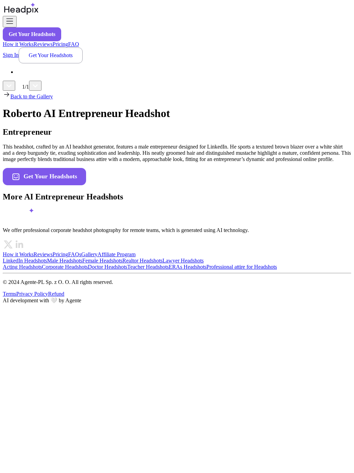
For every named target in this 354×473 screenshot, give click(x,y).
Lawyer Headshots (183, 261)
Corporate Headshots (65, 267)
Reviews (43, 44)
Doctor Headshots (107, 267)
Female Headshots (102, 261)
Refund (56, 294)
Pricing (60, 44)
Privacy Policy (32, 294)
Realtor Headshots (142, 261)
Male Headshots (64, 261)
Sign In (11, 55)
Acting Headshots (22, 267)
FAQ (73, 44)
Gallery (89, 254)
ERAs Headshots (187, 267)
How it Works (18, 44)
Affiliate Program (116, 254)
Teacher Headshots (148, 267)
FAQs (74, 254)
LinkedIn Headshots (25, 261)
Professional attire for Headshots (241, 267)
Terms (9, 294)
